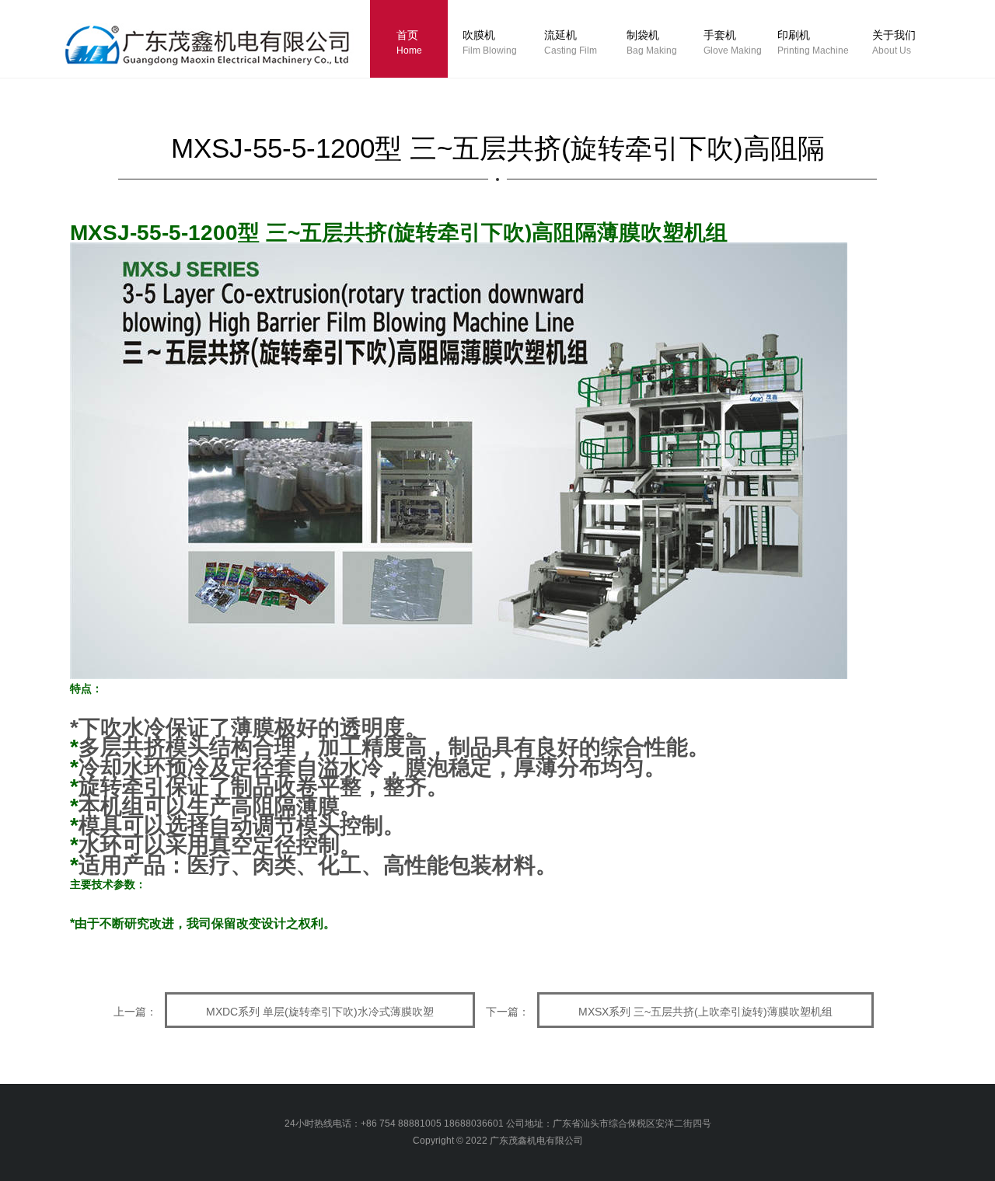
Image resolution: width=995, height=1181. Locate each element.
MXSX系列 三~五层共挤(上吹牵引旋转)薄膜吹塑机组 (705, 1011)
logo (223, 49)
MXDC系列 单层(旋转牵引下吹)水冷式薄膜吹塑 (320, 1011)
